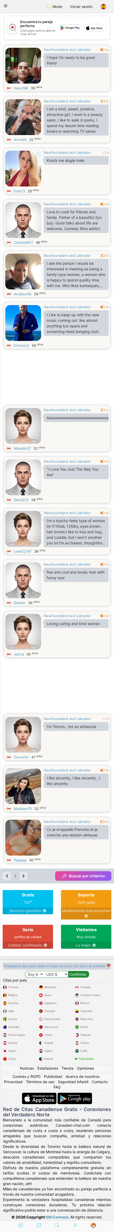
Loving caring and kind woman (73, 623)
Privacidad (13, 1081)
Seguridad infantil (73, 1081)
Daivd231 (21, 500)
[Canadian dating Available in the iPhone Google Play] (75, 1095)
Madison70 (23, 808)
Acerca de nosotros (82, 1076)
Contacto (100, 1081)
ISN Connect (57, 1217)
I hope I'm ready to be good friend (71, 60)
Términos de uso (40, 1081)
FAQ (57, 1087)
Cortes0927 (23, 242)
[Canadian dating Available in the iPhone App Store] (40, 1095)
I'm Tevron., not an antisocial (71, 726)
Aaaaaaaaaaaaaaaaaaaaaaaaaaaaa (77, 417)
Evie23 (19, 191)
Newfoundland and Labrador (67, 49)
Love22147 (23, 551)
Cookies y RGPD (26, 1076)
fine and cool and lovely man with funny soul (75, 575)
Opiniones (85, 1068)
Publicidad (53, 1076)
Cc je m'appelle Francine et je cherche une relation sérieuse (72, 832)
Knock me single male (65, 160)
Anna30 (20, 139)
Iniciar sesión (81, 6)
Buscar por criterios (87, 876)
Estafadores (47, 1068)
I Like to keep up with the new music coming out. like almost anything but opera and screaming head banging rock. (73, 323)
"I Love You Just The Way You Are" (72, 472)
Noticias (27, 1068)
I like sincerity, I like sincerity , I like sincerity (73, 781)
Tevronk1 (21, 757)
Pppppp (20, 860)
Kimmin (19, 603)
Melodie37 (22, 448)
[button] (5, 6)
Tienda (67, 1068)
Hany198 (21, 88)
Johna (19, 654)
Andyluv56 (22, 294)
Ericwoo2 (21, 345)
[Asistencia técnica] (93, 1225)
